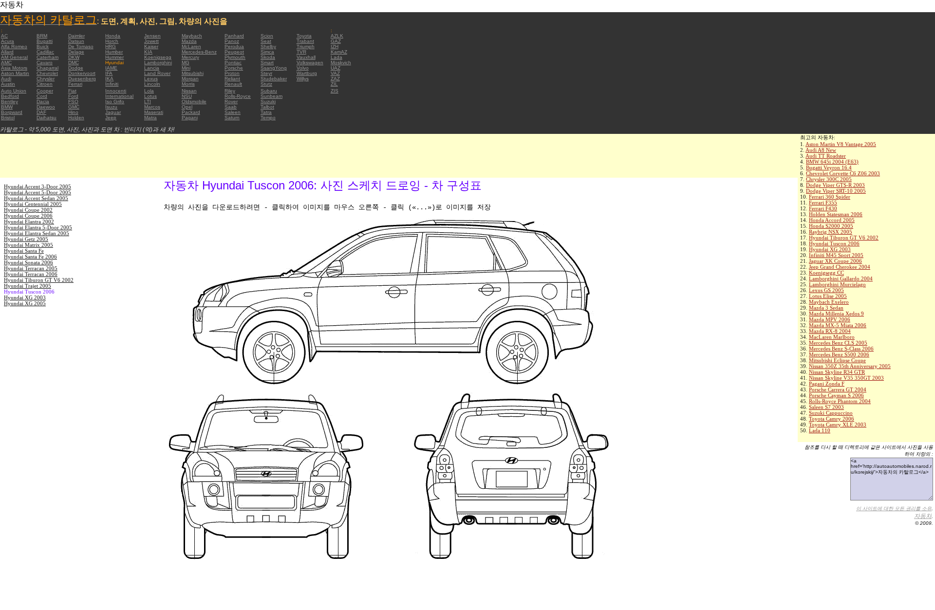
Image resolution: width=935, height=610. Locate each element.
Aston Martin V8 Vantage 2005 (840, 144)
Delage (76, 52)
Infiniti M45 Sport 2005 (836, 255)
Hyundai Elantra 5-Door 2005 (38, 227)
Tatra (266, 112)
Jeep (110, 117)
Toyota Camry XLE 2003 (837, 424)
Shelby (268, 46)
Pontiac (233, 62)
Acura (7, 41)
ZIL (334, 84)
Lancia (151, 68)
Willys (303, 78)
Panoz (231, 41)
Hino (73, 112)
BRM (42, 35)
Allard (7, 52)
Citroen (45, 84)
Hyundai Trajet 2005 (27, 286)
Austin (8, 84)
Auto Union (13, 90)
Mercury (190, 57)
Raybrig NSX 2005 (830, 232)
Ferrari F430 (823, 208)
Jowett (151, 41)
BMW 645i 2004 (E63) (832, 162)
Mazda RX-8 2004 (830, 331)
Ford (73, 96)
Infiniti (111, 84)
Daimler (76, 35)
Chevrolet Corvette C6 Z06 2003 (843, 173)
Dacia (43, 101)
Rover (231, 101)
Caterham (47, 57)
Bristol (8, 117)
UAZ (335, 68)
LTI (147, 101)
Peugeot (234, 52)
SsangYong (274, 68)
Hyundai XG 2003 (830, 249)
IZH (334, 46)
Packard (191, 112)
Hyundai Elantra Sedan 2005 (36, 233)
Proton (232, 73)
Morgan (190, 78)
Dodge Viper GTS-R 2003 (835, 185)
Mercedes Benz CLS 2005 (838, 343)
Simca (267, 52)
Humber (114, 52)
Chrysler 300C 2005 (829, 179)
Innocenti (115, 90)
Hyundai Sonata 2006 (28, 262)
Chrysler (46, 78)
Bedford (10, 96)
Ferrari (75, 84)
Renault (233, 84)
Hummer (114, 57)
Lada (336, 57)
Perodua (234, 46)
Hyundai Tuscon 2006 (834, 243)
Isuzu (111, 107)
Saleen (232, 112)
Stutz (266, 84)
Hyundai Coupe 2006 (28, 216)
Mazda (189, 41)
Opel (187, 107)
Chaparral (47, 68)
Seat (266, 41)
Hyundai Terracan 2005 (30, 268)
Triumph (306, 46)
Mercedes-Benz (199, 52)
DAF (41, 112)
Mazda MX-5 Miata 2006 (837, 325)
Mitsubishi (193, 73)
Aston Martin (15, 73)
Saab (230, 107)
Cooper (45, 90)
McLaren (191, 46)
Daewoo (46, 107)
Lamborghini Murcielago (837, 284)
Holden (76, 117)
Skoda (268, 57)
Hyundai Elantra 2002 (29, 221)
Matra (150, 117)
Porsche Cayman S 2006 (836, 395)
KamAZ (339, 52)
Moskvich (341, 62)
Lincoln (152, 84)
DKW (73, 57)
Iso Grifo (114, 101)
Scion (267, 35)
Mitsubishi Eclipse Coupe (837, 360)
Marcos (152, 107)
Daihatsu (46, 117)
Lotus (150, 96)
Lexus (151, 78)
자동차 (923, 516)
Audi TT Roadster (825, 156)
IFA (108, 73)
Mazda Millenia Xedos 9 (836, 313)
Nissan (189, 90)
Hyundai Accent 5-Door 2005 (37, 192)
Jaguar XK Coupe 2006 (835, 261)
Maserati (153, 112)
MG (185, 62)
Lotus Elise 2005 (828, 296)
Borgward (11, 112)
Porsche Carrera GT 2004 (837, 389)
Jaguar (113, 112)
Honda (112, 35)
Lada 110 (819, 430)
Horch (111, 41)
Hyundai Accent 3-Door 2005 (37, 186)
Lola (149, 90)
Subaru (269, 90)
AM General (14, 57)
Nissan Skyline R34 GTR (837, 372)
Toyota (304, 35)
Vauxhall (306, 57)
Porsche (233, 68)
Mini (186, 68)
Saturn (232, 117)
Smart (267, 62)
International (119, 96)
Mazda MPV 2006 (829, 319)
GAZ (336, 41)
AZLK (337, 35)
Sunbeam (271, 96)
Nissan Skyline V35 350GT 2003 (846, 378)
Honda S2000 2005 (831, 226)
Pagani (190, 117)
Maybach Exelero (829, 302)
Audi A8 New (820, 150)
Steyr (266, 73)
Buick (43, 46)
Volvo (303, 68)
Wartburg (307, 73)
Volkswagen (310, 62)
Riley (229, 90)
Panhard (234, 35)
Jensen (152, 35)
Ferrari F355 (823, 202)
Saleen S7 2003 (826, 407)
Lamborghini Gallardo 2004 (841, 278)
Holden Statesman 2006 (835, 214)
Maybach (192, 35)
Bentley (9, 101)
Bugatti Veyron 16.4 (829, 167)
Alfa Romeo (14, 46)
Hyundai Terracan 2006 (30, 274)
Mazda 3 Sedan (826, 308)
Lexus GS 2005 (826, 290)
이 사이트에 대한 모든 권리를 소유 (894, 508)
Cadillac (45, 52)
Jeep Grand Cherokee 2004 (839, 267)
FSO (73, 101)
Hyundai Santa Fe (24, 251)
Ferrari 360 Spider (829, 197)
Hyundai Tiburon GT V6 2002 (844, 237)
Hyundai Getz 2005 (26, 239)
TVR (301, 52)
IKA (109, 78)
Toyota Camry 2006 (831, 419)
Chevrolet (47, 73)
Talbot (267, 107)
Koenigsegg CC (826, 273)
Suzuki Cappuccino (831, 413)
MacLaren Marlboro (832, 337)
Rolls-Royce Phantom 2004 (840, 401)
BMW (7, 107)
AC (4, 35)
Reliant (232, 78)
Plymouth (234, 57)
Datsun (76, 41)
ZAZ (335, 78)
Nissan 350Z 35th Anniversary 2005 (850, 366)
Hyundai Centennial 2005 (33, 204)
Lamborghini (158, 62)
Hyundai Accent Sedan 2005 (36, 198)
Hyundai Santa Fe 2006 (30, 256)
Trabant (305, 41)
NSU (187, 96)
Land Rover (157, 73)
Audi (6, 78)
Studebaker (274, 78)
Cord (42, 96)
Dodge (75, 68)
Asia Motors (14, 68)
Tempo (268, 117)
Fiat (72, 90)
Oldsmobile (194, 101)
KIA (148, 52)
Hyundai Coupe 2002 (28, 210)
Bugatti (45, 41)
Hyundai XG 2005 (25, 303)
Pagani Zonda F (826, 384)
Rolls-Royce (237, 96)
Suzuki (268, 101)
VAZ (335, 73)
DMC (73, 62)
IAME (111, 68)
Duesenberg (82, 78)
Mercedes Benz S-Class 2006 (841, 348)
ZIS (334, 90)
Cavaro (45, 62)
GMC (73, 107)
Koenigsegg (157, 57)
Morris (188, 84)
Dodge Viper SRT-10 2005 (836, 191)
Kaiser (151, 46)
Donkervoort (81, 73)
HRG (110, 46)
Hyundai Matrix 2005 (28, 245)
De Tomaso (81, 46)
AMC (6, 62)
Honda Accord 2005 (832, 220)
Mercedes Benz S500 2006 (839, 354)
